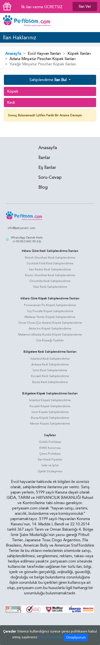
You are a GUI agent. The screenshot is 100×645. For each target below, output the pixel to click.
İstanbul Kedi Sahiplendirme (50, 359)
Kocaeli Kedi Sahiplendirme (50, 376)
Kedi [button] (11, 102)
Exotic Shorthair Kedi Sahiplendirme (50, 275)
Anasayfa (13, 53)
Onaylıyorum (76, 637)
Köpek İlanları (79, 53)
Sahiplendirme (48, 79)
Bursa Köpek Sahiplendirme (50, 418)
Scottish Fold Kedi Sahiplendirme (50, 263)
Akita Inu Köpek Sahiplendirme (50, 328)
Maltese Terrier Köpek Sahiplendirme (50, 317)
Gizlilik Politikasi (50, 442)
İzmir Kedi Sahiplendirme (50, 370)
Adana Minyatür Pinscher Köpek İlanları (42, 59)
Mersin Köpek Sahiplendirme (50, 423)
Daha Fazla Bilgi (50, 637)
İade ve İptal (50, 465)
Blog (43, 187)
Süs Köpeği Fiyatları (50, 340)
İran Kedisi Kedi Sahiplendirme (50, 269)
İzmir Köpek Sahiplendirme (50, 412)
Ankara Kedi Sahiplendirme (50, 364)
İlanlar (44, 158)
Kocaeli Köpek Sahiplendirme (50, 406)
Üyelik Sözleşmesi (50, 471)
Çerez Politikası (50, 454)
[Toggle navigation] (92, 22)
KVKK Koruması (50, 448)
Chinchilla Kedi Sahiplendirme (50, 281)
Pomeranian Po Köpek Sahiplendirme (50, 305)
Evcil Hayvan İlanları (44, 53)
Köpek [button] (12, 91)
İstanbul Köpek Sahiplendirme (50, 400)
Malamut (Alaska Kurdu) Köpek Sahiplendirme (50, 334)
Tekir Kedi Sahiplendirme (50, 287)
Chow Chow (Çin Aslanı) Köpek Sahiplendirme (50, 323)
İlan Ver (85, 6)
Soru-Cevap (50, 177)
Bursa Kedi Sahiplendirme (50, 382)
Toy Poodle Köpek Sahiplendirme (50, 311)
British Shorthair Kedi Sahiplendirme (50, 258)
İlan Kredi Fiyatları (50, 459)
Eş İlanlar (47, 168)
